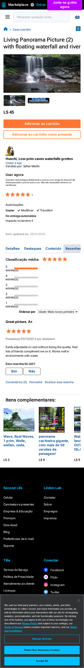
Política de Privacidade (18, 576)
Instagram (57, 585)
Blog (6, 532)
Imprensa (50, 518)
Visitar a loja (14, 163)
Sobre (48, 504)
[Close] (79, 600)
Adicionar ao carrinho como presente (42, 134)
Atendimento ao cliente (18, 583)
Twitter (55, 592)
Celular (8, 497)
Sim (14, 371)
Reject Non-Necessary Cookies (42, 650)
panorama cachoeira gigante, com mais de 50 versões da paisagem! (54, 445)
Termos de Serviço (15, 570)
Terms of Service (13, 627)
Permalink (35, 382)
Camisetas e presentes (18, 504)
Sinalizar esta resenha (59, 382)
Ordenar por (27, 311)
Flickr (54, 577)
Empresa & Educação (18, 511)
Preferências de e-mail (18, 539)
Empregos (51, 511)
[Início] (5, 29)
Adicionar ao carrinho (42, 124)
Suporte (8, 545)
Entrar (41, 5)
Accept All (42, 661)
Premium (9, 518)
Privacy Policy (29, 623)
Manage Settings (42, 638)
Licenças (9, 590)
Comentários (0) (16, 382)
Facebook (57, 570)
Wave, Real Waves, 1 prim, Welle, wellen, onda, (18, 440)
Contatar (50, 497)
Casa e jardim (22, 29)
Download (10, 525)
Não (32, 371)
